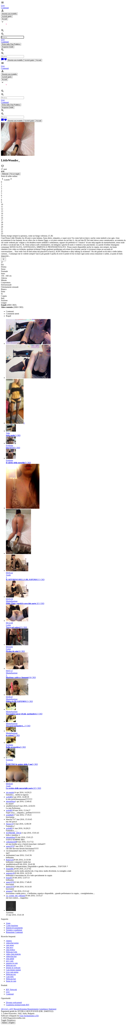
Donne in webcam (13, 968)
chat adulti (10, 959)
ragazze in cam (12, 963)
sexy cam (9, 961)
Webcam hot (11, 979)
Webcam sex (11, 974)
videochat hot (11, 956)
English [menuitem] (12, 1023)
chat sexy (9, 947)
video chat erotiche (13, 954)
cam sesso (10, 945)
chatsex (9, 941)
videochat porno (12, 943)
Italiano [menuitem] (4, 1023)
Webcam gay (11, 965)
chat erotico (10, 950)
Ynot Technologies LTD (29, 1016)
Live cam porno (12, 972)
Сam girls (10, 977)
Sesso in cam (11, 981)
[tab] (66, 311)
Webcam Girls (11, 952)
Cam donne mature (13, 970)
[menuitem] (3, 5)
